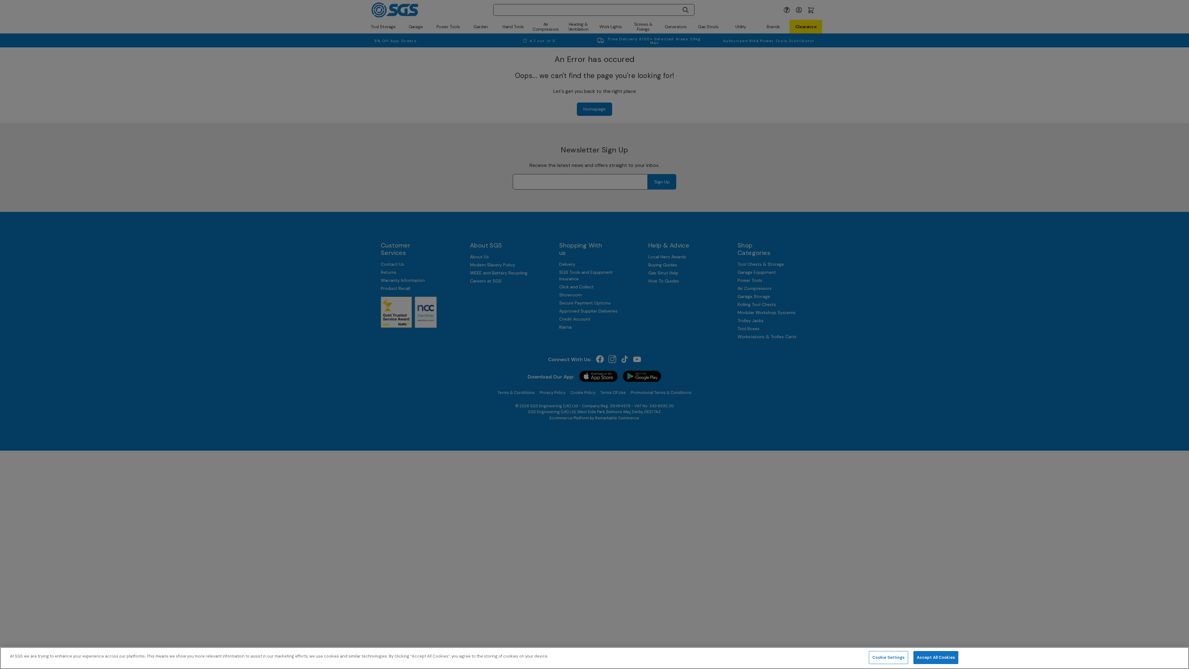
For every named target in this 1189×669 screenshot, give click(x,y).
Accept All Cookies (936, 657)
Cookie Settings (888, 657)
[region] (594, 658)
